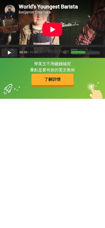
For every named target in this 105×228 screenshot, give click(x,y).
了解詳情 (52, 79)
